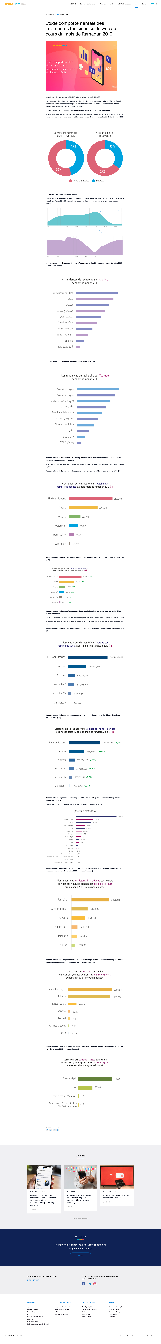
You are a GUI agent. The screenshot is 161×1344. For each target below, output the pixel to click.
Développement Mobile (62, 1309)
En (156, 4)
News (136, 4)
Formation (112, 1316)
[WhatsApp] (57, 1130)
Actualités (49, 14)
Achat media (86, 1314)
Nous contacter (33, 1280)
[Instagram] (94, 1283)
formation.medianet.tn (135, 1336)
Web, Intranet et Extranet (62, 1307)
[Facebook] (47, 1130)
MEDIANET (73, 4)
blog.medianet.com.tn (80, 1248)
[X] (54, 1130)
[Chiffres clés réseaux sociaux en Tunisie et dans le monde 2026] (80, 1177)
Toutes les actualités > (80, 1218)
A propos (30, 1307)
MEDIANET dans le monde (35, 1316)
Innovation (30, 1319)
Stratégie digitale (87, 1307)
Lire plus (33, 1209)
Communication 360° (115, 1309)
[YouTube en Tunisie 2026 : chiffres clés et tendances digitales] (117, 1177)
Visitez (80, 1255)
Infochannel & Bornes (61, 1314)
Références (102, 4)
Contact (144, 4)
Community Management (90, 1309)
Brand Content (86, 1316)
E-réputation (113, 1314)
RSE (28, 1314)
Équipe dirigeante (32, 1312)
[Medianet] (15, 3)
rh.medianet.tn (152, 1336)
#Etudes (57, 14)
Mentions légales (32, 1321)
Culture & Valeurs (32, 1309)
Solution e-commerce (61, 1312)
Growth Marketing (114, 1312)
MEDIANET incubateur (124, 4)
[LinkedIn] (50, 1130)
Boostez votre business (87, 4)
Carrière (111, 4)
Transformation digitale (116, 1307)
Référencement (86, 1312)
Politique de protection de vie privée (38, 1324)
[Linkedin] (89, 1283)
